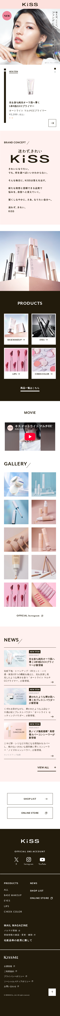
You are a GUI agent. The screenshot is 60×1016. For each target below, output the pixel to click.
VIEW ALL (43, 767)
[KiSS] (30, 4)
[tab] (55, 69)
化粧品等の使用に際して (18, 940)
